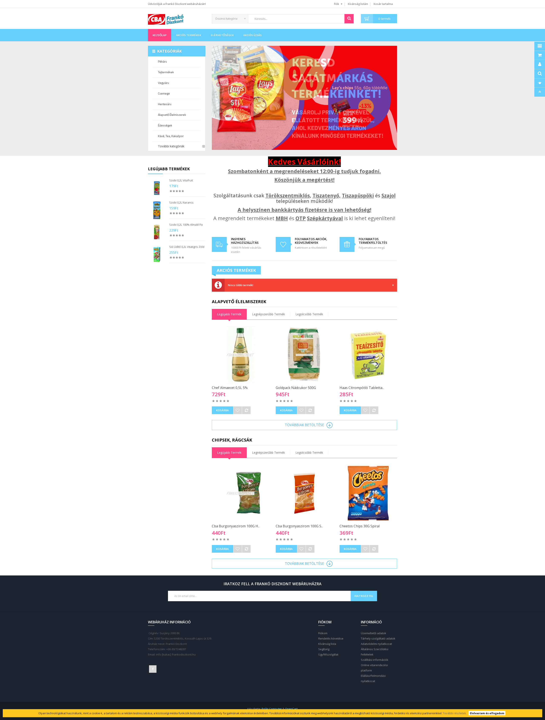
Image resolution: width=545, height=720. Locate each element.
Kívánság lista (327, 644)
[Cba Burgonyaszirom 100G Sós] (304, 493)
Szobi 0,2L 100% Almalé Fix (186, 225)
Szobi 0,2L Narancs (181, 202)
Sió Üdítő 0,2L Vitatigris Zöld (186, 247)
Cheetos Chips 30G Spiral (360, 526)
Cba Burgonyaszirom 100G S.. (299, 526)
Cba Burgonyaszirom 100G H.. (235, 526)
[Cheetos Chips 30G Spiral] (368, 493)
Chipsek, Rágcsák (232, 440)
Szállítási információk (374, 660)
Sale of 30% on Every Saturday (283, 244)
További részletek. (455, 713)
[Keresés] (349, 18)
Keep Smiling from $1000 (347, 244)
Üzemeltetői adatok (373, 633)
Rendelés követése (330, 638)
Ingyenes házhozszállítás (244, 241)
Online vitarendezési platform (374, 667)
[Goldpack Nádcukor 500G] (304, 355)
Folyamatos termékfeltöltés (373, 241)
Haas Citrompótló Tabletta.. (362, 387)
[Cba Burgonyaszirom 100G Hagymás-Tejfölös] (240, 493)
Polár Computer (272, 709)
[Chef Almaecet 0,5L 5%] (240, 355)
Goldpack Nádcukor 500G (296, 387)
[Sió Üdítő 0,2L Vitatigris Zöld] (157, 254)
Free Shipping (219, 244)
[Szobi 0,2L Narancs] (157, 210)
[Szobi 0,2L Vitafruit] (157, 188)
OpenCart (291, 709)
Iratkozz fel (363, 596)
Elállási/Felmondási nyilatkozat (373, 678)
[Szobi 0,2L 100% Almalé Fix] (157, 232)
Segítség (323, 649)
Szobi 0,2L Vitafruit (181, 180)
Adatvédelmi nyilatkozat (376, 644)
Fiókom (322, 633)
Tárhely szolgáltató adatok (378, 638)
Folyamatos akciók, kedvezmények (311, 241)
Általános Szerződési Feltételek (374, 651)
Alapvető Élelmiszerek (239, 301)
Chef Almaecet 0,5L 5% (230, 387)
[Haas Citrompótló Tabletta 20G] (368, 355)
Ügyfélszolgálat (328, 654)
